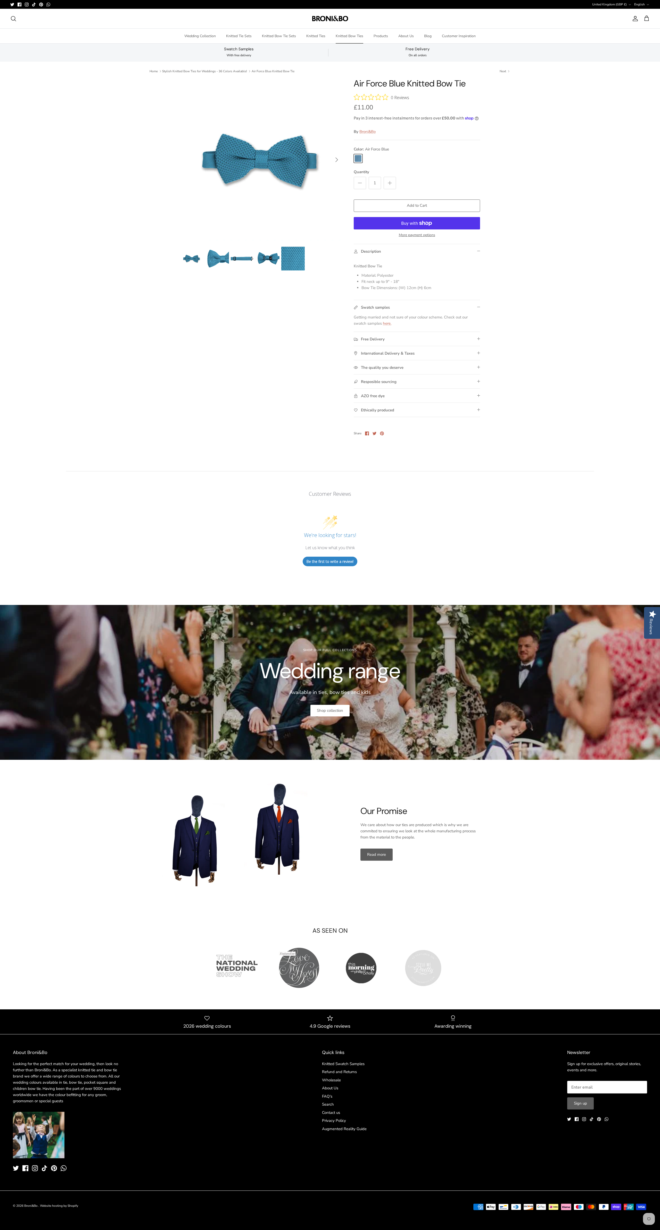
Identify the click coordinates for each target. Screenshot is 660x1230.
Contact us (331, 1112)
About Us (406, 36)
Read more (376, 854)
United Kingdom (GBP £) (609, 4)
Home (154, 71)
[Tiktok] (34, 4)
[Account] (634, 18)
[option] (261, 159)
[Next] (336, 159)
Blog (428, 36)
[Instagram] (27, 4)
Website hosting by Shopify (59, 1206)
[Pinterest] (41, 4)
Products (381, 36)
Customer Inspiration (459, 36)
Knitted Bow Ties (349, 36)
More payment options (417, 235)
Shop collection (330, 710)
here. (387, 323)
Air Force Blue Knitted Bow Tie (273, 71)
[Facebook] (19, 4)
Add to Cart (417, 205)
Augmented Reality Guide (344, 1128)
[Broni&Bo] (330, 18)
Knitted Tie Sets (239, 36)
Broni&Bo (367, 131)
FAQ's (327, 1096)
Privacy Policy (334, 1120)
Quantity (361, 171)
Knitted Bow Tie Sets (279, 36)
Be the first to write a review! (330, 561)
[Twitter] (12, 4)
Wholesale (331, 1080)
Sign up (580, 1103)
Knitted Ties (315, 36)
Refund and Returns (339, 1071)
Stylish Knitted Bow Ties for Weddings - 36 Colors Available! (204, 71)
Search (328, 1104)
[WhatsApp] (48, 4)
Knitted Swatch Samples (343, 1063)
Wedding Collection (200, 36)
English (639, 4)
